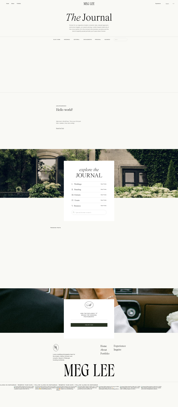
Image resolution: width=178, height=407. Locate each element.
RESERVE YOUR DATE (44, 385)
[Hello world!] (105, 117)
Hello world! (64, 110)
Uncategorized (61, 106)
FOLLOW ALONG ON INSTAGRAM (24, 385)
